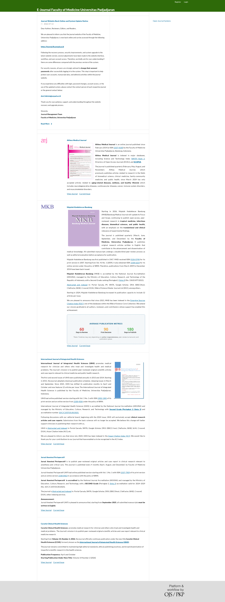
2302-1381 (102, 398)
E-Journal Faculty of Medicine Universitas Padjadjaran (76, 10)
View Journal (72, 194)
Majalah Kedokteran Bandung (79, 207)
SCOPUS (137, 162)
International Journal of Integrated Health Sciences (62, 359)
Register (178, 2)
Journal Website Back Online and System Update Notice (64, 21)
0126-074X (135, 259)
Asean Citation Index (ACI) (119, 436)
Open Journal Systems (162, 21)
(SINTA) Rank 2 (138, 159)
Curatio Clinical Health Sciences (54, 524)
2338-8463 (62, 476)
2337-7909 (125, 472)
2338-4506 (78, 401)
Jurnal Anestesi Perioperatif (53, 457)
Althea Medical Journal (76, 140)
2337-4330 (118, 148)
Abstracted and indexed (77, 285)
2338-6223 (135, 263)
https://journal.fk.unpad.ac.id (52, 47)
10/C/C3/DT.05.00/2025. (69, 412)
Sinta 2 (122, 280)
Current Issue (84, 194)
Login (186, 2)
